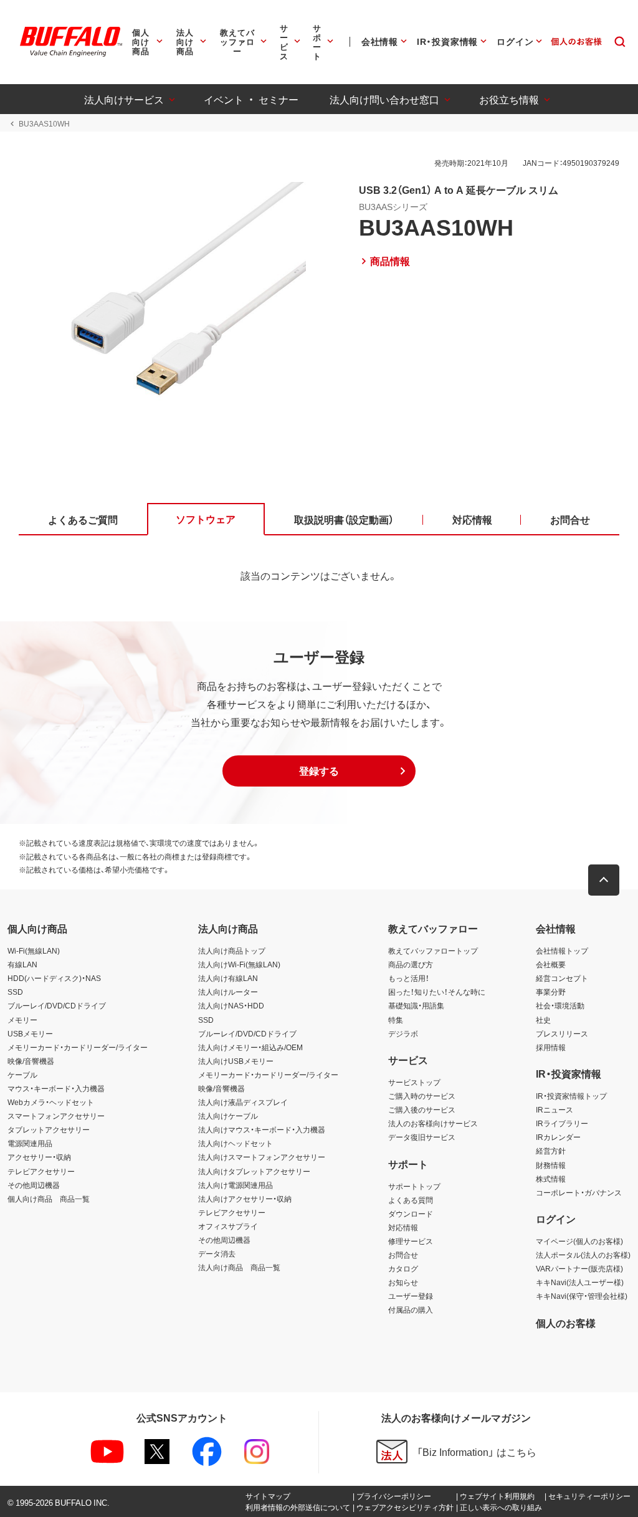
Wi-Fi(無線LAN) (33, 950)
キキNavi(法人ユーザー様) (580, 1282)
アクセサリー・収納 (39, 1156)
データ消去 (217, 1253)
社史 (543, 1019)
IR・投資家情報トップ (571, 1095)
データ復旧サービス (421, 1136)
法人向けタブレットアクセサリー (254, 1171)
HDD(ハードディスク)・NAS (54, 977)
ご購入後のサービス (421, 1109)
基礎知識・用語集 (416, 1005)
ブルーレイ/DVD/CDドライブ (56, 1005)
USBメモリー (30, 1033)
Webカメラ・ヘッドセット (50, 1102)
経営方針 (551, 1150)
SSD (15, 991)
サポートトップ (414, 1186)
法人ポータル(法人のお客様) (583, 1254)
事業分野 (551, 991)
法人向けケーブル (228, 1115)
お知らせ (403, 1282)
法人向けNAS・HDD (231, 1005)
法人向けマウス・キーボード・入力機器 (261, 1129)
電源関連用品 (29, 1143)
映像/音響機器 (30, 1060)
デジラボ (403, 1033)
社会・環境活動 (560, 1005)
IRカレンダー (558, 1136)
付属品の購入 (410, 1309)
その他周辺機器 (33, 1184)
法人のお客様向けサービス (433, 1123)
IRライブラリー (562, 1123)
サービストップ (414, 1082)
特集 (395, 1019)
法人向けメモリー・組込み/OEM (250, 1047)
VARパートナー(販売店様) (579, 1268)
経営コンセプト (562, 977)
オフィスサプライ (228, 1226)
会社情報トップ (562, 950)
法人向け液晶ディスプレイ (243, 1102)
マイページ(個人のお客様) (579, 1241)
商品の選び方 (410, 964)
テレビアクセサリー (41, 1171)
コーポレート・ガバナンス (579, 1192)
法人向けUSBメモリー (236, 1060)
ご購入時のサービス (421, 1095)
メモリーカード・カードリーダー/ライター (77, 1047)
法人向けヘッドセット (235, 1143)
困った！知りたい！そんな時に (436, 991)
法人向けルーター (228, 991)
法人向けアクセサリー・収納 (245, 1198)
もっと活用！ (408, 977)
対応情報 (403, 1227)
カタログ (403, 1268)
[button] (319, 771)
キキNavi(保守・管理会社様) (581, 1295)
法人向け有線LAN (228, 977)
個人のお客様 (566, 1322)
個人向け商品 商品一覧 (48, 1198)
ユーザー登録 (410, 1295)
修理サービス (410, 1241)
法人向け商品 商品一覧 (239, 1267)
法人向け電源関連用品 (235, 1184)
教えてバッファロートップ (433, 950)
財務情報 (551, 1164)
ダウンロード (410, 1213)
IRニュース (554, 1109)
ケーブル (22, 1074)
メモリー (22, 1019)
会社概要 (551, 964)
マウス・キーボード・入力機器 (56, 1088)
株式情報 (551, 1178)
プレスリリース (562, 1033)
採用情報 (551, 1047)
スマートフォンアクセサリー (56, 1115)
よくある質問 (410, 1199)
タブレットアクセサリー (48, 1129)
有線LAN (22, 964)
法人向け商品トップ (231, 950)
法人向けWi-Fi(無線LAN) (239, 964)
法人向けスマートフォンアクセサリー (261, 1156)
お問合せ (403, 1254)
